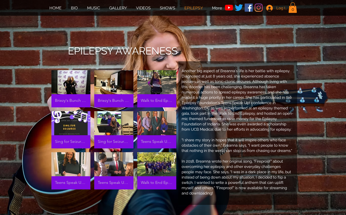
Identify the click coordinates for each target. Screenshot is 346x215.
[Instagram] (259, 8)
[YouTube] (229, 8)
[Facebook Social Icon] (249, 8)
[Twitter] (239, 8)
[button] (292, 7)
